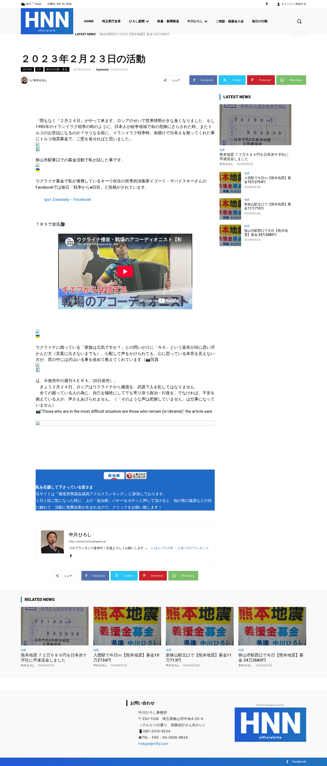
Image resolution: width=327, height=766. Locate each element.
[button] (299, 21)
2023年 (27, 69)
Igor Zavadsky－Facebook (67, 199)
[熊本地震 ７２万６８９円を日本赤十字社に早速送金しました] (255, 124)
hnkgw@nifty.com (153, 743)
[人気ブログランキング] (136, 476)
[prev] (296, 34)
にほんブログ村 (162, 548)
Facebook (299, 761)
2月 (39, 69)
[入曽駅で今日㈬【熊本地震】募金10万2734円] (230, 182)
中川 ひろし (40, 80)
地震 (222, 149)
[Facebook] (267, 4)
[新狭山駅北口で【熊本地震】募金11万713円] (230, 209)
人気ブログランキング (193, 548)
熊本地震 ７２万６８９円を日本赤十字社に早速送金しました (54, 657)
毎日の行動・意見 (57, 69)
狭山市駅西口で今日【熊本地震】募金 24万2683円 (134, 34)
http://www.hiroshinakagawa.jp (87, 541)
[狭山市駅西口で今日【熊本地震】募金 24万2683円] (230, 235)
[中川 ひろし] (25, 80)
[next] (303, 34)
